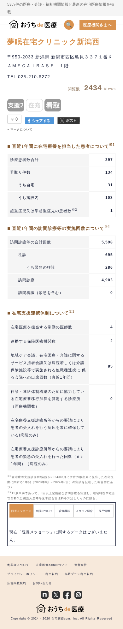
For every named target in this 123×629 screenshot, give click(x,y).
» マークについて (19, 129)
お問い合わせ (42, 583)
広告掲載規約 (16, 583)
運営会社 (80, 564)
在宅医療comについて (52, 564)
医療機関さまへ (97, 25)
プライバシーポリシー (23, 574)
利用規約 (51, 574)
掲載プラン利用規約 (79, 574)
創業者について (18, 564)
